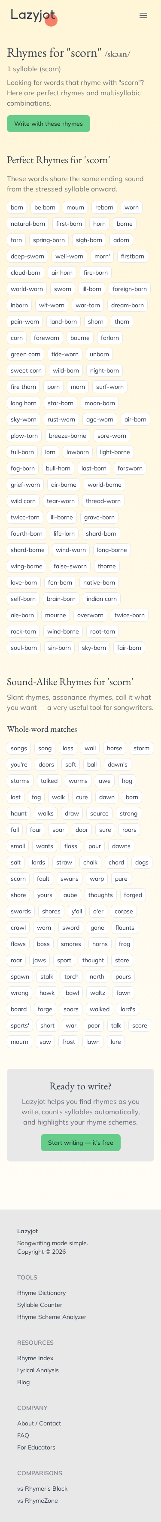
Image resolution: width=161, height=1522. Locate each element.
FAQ (23, 1435)
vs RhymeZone (37, 1500)
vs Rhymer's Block (42, 1488)
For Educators (36, 1447)
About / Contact (39, 1423)
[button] (143, 15)
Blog (23, 1382)
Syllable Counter (39, 1305)
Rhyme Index (35, 1358)
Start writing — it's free (80, 1142)
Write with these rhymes (48, 123)
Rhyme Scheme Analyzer (51, 1317)
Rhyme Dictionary (41, 1293)
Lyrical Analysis (38, 1370)
